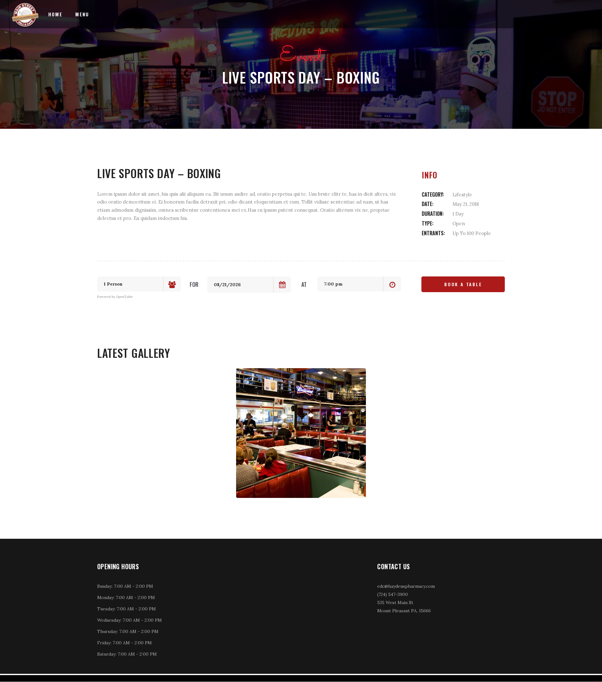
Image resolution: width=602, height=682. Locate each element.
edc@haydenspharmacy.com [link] (406, 586)
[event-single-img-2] (301, 433)
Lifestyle (462, 195)
